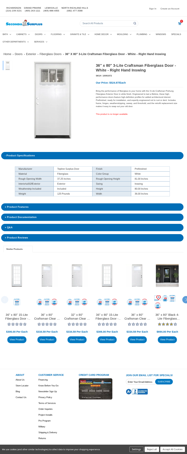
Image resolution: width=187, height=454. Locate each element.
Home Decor (102, 34)
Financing (43, 379)
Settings (136, 449)
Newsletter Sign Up (47, 391)
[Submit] (134, 23)
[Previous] (17, 100)
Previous (4, 299)
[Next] (88, 100)
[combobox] (109, 23)
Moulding (122, 34)
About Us (20, 379)
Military (41, 426)
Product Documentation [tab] (22, 217)
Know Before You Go (48, 385)
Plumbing (142, 34)
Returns (42, 438)
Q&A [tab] (10, 227)
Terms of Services (47, 403)
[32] (77, 276)
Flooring (56, 34)
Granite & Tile (78, 34)
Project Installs (45, 415)
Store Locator (22, 385)
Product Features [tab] (18, 207)
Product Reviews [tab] (17, 237)
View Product (17, 339)
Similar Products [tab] (14, 249)
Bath (5, 34)
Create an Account (170, 8)
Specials (176, 34)
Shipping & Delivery (47, 432)
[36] (17, 276)
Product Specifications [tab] (20, 155)
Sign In (152, 8)
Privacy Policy (45, 397)
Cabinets (21, 34)
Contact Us (21, 397)
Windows (161, 34)
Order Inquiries (45, 409)
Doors (38, 34)
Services (39, 42)
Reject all (152, 449)
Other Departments (14, 42)
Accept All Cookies (173, 449)
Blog (18, 391)
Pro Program (44, 420)
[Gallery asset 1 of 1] (52, 100)
